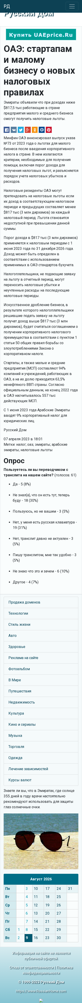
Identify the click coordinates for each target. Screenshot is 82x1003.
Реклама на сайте (23, 658)
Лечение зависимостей (28, 769)
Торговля (16, 747)
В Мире (14, 680)
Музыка (15, 735)
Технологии (18, 613)
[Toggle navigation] (72, 6)
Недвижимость (21, 702)
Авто (12, 635)
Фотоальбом (19, 669)
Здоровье (16, 647)
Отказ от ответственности (31, 967)
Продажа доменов (24, 602)
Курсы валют (19, 780)
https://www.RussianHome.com (41, 991)
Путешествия (19, 691)
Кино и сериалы (22, 724)
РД (7, 6)
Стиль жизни (19, 624)
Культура (16, 713)
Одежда (15, 758)
